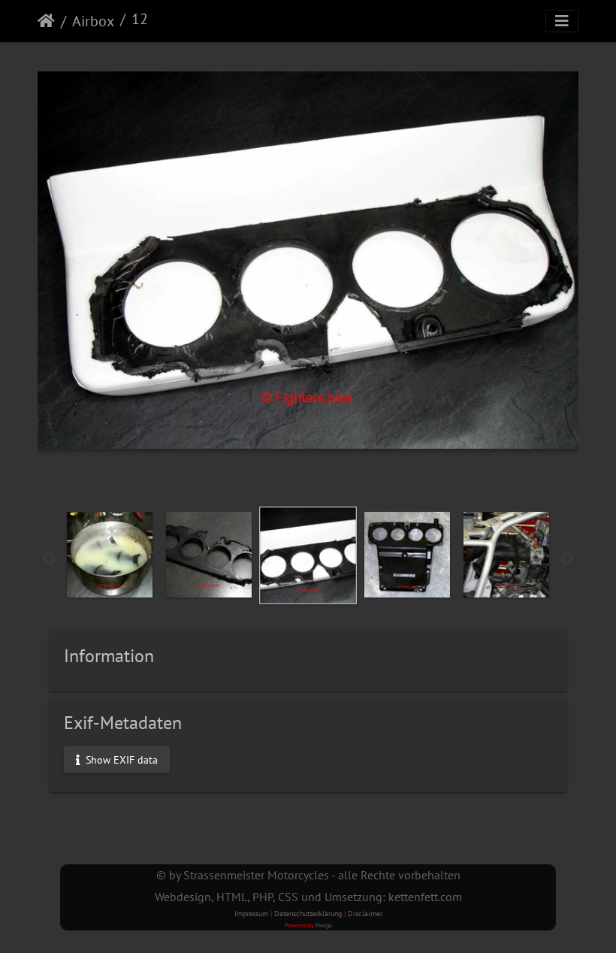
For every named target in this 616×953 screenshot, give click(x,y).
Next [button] (567, 559)
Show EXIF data (120, 759)
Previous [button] (48, 559)
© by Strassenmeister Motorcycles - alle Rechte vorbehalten (308, 874)
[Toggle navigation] (561, 21)
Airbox (93, 21)
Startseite (46, 21)
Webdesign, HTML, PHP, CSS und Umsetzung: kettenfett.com (308, 896)
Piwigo (324, 925)
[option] (109, 555)
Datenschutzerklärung (308, 913)
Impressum (251, 913)
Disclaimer (365, 913)
